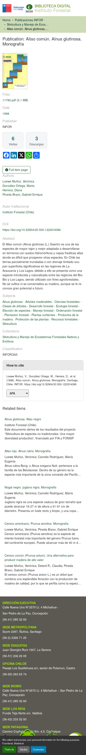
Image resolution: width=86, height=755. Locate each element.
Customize (38, 749)
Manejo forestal (43, 310)
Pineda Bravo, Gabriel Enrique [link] (23, 194)
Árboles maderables (39, 301)
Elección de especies (17, 310)
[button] (37, 8)
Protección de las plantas (32, 319)
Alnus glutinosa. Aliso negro (23, 419)
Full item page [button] (18, 170)
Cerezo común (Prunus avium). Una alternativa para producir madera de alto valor (39, 557)
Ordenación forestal (69, 310)
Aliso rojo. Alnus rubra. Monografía (28, 451)
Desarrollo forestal (41, 306)
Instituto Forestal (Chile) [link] (18, 212)
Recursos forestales (64, 319)
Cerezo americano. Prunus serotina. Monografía (36, 523)
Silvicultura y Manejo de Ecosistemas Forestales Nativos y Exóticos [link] (28, 24)
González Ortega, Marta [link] (18, 186)
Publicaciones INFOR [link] (29, 20)
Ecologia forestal (67, 306)
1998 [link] (6, 113)
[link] (43, 100)
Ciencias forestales (67, 301)
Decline (23, 749)
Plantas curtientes (44, 315)
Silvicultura (10, 324)
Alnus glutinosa (13, 301)
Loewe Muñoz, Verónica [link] (18, 181)
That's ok (9, 749)
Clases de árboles (15, 306)
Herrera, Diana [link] (12, 190)
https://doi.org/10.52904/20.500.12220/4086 (32, 230)
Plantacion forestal (17, 315)
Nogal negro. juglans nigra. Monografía (30, 487)
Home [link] (6, 20)
